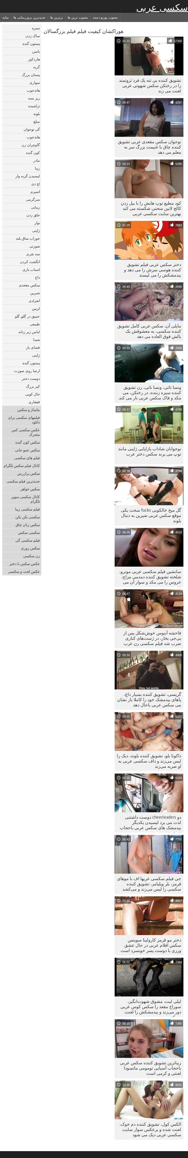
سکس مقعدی (29, 285)
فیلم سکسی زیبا (27, 509)
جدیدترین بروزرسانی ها (29, 17)
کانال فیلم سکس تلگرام (22, 465)
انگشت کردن (30, 261)
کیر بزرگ (33, 386)
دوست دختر (31, 378)
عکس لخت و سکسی (24, 571)
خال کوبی (32, 394)
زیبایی (35, 207)
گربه (36, 67)
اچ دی (35, 183)
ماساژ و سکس (28, 409)
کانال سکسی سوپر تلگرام (25, 499)
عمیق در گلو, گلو (27, 316)
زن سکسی (31, 556)
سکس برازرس (28, 473)
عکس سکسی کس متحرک (25, 432)
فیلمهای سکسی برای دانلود (24, 419)
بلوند (36, 113)
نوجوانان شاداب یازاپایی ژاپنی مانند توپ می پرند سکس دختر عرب (149, 451)
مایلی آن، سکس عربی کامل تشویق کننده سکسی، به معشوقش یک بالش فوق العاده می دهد (149, 331)
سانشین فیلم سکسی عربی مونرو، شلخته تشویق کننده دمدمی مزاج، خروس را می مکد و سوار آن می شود (150, 578)
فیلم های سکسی (27, 458)
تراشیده (34, 106)
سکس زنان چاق (28, 524)
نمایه (5, 17)
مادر (36, 160)
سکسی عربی (162, 8)
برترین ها (56, 17)
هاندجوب (33, 90)
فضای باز (33, 347)
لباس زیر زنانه (29, 331)
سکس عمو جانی (27, 450)
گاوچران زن (31, 145)
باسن (36, 51)
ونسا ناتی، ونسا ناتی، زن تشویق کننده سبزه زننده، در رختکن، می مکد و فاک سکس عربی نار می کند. (149, 392)
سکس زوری (30, 548)
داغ (37, 277)
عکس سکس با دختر (24, 563)
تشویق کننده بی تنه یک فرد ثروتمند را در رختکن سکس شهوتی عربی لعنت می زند (150, 85)
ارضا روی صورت (27, 370)
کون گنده (33, 152)
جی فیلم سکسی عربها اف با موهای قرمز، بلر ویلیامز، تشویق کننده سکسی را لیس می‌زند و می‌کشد (149, 884)
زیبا (37, 168)
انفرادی (34, 300)
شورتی (34, 246)
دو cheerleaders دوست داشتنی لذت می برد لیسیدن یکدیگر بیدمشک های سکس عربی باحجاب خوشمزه (150, 823)
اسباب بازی (31, 269)
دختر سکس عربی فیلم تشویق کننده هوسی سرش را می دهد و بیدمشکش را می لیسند (152, 270)
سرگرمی (33, 199)
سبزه (36, 28)
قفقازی (34, 402)
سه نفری (33, 254)
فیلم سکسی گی (27, 540)
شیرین (35, 293)
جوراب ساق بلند (28, 238)
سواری (34, 82)
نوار (37, 222)
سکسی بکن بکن (27, 517)
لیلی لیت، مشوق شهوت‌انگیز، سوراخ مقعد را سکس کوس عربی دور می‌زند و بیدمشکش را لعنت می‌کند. (150, 1008)
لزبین (36, 308)
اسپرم (35, 191)
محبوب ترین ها (78, 17)
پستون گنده (31, 43)
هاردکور (34, 59)
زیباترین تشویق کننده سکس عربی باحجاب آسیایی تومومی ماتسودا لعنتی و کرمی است (150, 1068)
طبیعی (35, 324)
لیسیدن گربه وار (27, 176)
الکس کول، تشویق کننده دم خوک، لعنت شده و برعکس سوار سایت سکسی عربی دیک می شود (150, 1129)
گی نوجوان (32, 129)
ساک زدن (32, 35)
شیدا (36, 339)
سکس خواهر (30, 489)
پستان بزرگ (31, 74)
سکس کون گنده (27, 442)
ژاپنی (36, 230)
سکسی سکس (29, 532)
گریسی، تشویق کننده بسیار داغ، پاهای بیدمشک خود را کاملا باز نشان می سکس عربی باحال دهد (149, 700)
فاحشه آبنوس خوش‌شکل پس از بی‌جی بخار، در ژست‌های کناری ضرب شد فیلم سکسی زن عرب (152, 638)
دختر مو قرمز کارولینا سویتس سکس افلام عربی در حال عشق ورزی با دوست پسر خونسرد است (151, 945)
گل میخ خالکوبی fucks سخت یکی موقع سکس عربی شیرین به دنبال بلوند (151, 515)
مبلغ (36, 121)
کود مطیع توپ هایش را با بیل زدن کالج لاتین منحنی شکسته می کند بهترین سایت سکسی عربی (151, 208)
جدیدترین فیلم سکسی (23, 481)
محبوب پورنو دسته (105, 17)
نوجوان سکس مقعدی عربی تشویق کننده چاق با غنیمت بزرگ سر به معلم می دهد (149, 147)
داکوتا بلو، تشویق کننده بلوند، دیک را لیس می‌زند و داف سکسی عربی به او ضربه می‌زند (149, 761)
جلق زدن (33, 215)
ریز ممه (34, 98)
